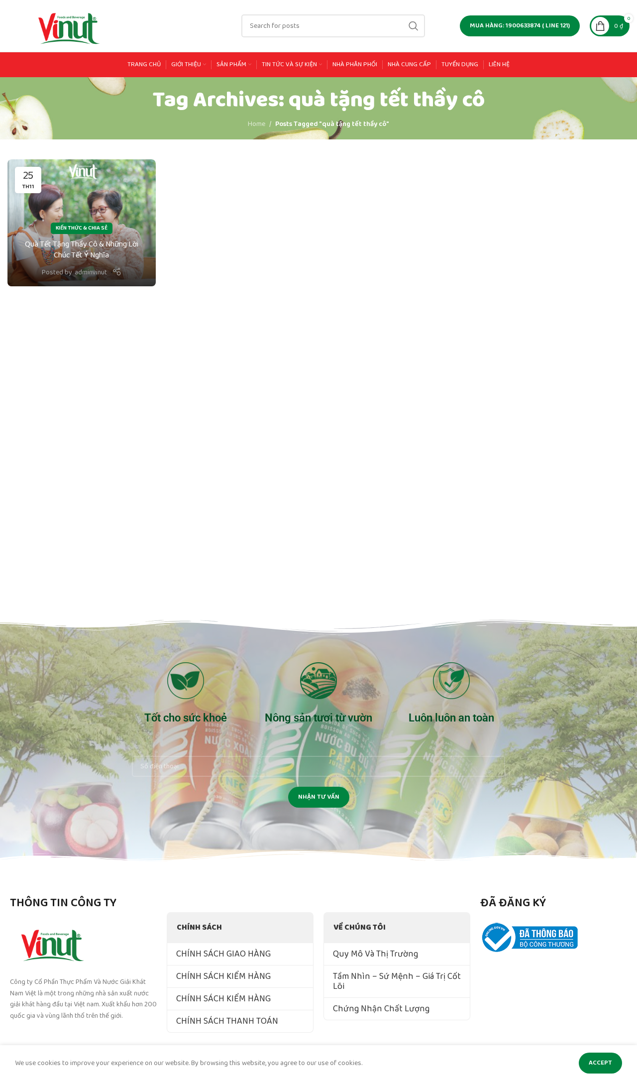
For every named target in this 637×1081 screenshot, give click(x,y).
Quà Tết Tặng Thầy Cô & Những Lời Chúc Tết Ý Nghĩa (81, 249)
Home (256, 124)
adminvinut (91, 272)
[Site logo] (69, 25)
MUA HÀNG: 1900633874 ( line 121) (520, 25)
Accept (600, 1063)
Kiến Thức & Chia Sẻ (81, 228)
